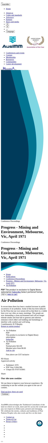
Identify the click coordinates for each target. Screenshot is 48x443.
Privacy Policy (11, 421)
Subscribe (16, 292)
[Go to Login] (13, 69)
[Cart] (4, 69)
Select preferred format (31, 292)
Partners (9, 20)
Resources (10, 59)
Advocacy (10, 17)
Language (10, 31)
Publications (10, 277)
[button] (2, 441)
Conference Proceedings (15, 279)
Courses (9, 55)
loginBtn (8, 69)
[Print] (7, 29)
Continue (5, 394)
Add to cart (12, 294)
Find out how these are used (12, 392)
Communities (11, 62)
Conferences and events (15, 53)
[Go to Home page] (24, 49)
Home (8, 9)
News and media (12, 22)
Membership (11, 57)
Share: (3, 374)
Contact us (10, 417)
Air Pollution (11, 285)
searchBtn (5, 4)
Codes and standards (14, 15)
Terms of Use (11, 419)
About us (9, 13)
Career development (14, 64)
